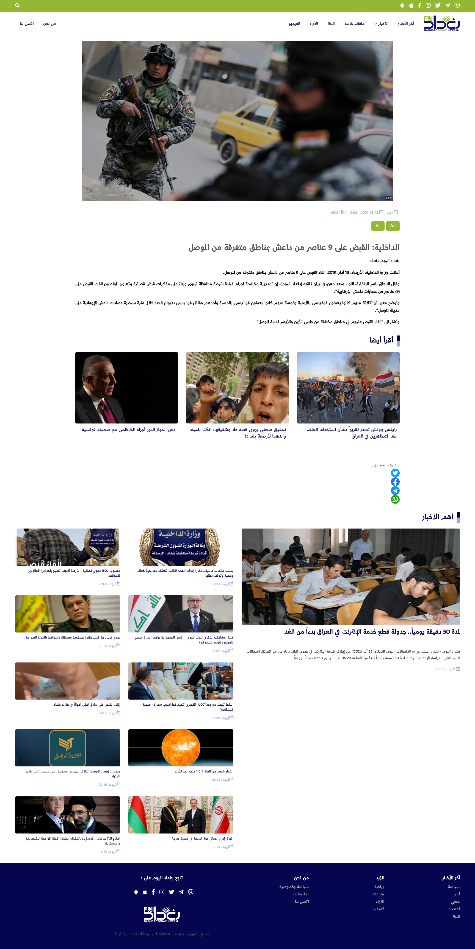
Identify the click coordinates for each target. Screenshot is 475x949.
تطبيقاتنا (301, 894)
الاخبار (382, 23)
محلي (455, 901)
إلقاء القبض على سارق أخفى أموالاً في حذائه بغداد (87, 705)
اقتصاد (454, 909)
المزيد (380, 878)
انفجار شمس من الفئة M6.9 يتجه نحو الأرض (203, 771)
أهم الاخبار (438, 517)
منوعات (377, 894)
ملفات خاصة (354, 23)
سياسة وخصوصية (294, 886)
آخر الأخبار (406, 23)
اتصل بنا (27, 23)
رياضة (379, 886)
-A (378, 225)
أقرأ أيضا (381, 340)
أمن (457, 894)
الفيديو (294, 23)
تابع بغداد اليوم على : (162, 878)
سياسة (454, 886)
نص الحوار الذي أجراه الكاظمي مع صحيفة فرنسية (128, 429)
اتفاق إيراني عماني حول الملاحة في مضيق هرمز (202, 839)
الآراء (314, 23)
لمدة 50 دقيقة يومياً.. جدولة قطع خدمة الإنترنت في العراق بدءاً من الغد (372, 632)
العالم (331, 23)
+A (392, 225)
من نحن (49, 23)
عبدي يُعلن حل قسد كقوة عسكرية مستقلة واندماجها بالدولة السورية (73, 638)
